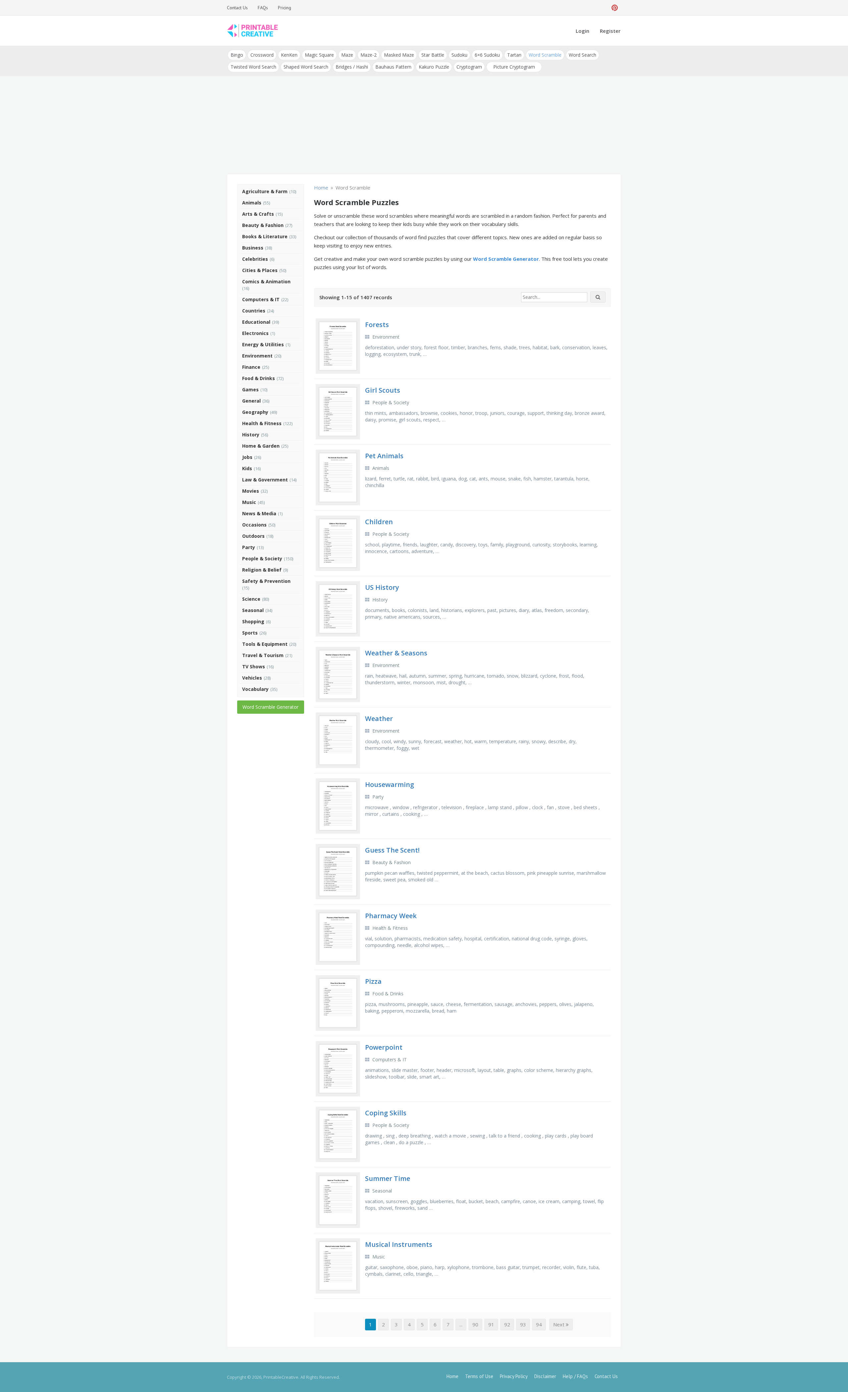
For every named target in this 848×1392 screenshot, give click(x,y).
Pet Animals (384, 455)
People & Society (262, 558)
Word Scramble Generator (270, 707)
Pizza (373, 981)
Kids (247, 468)
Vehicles (252, 678)
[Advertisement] (424, 126)
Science (251, 599)
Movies (250, 491)
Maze (347, 55)
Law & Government (265, 479)
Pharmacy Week (391, 915)
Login (582, 31)
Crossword (262, 55)
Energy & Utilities (263, 344)
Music (249, 502)
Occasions (254, 525)
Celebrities (255, 259)
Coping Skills (385, 1112)
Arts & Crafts (258, 214)
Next (559, 1324)
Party (248, 547)
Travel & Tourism (263, 655)
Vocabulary (255, 689)
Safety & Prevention (266, 581)
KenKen (289, 55)
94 (539, 1324)
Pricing (284, 8)
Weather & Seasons (396, 652)
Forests (377, 324)
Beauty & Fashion (263, 225)
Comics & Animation (266, 281)
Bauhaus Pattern (393, 67)
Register (610, 31)
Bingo (237, 55)
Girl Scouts (382, 390)
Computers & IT (261, 299)
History (250, 434)
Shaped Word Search (306, 67)
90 (475, 1324)
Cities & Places (260, 270)
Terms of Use (479, 1376)
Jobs (247, 457)
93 (523, 1324)
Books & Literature (265, 236)
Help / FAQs (575, 1376)
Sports (250, 633)
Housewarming (389, 784)
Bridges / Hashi (352, 67)
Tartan (514, 55)
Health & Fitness (262, 423)
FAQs (263, 8)
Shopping (253, 621)
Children (379, 521)
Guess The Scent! (392, 850)
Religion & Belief (262, 570)
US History (382, 587)
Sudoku (459, 55)
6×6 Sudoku (487, 55)
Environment (257, 356)
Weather (379, 718)
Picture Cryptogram (514, 67)
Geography (255, 412)
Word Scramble (545, 55)
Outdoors (253, 536)
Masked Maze (399, 55)
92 (507, 1324)
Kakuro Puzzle (434, 67)
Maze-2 (368, 55)
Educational (256, 322)
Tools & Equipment (265, 644)
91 (491, 1324)
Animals (251, 202)
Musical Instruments (398, 1244)
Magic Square (319, 55)
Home (452, 1376)
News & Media (259, 513)
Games (250, 389)
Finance (251, 367)
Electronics (255, 333)
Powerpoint (383, 1047)
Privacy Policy (514, 1376)
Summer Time (387, 1178)
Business (252, 248)
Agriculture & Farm (265, 191)
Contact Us (237, 8)
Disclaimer (545, 1376)
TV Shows (253, 666)
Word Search (582, 55)
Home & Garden (261, 446)
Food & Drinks (258, 378)
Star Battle (432, 55)
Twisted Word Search (253, 67)
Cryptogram (469, 67)
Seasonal (253, 610)
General (251, 401)
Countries (253, 310)
